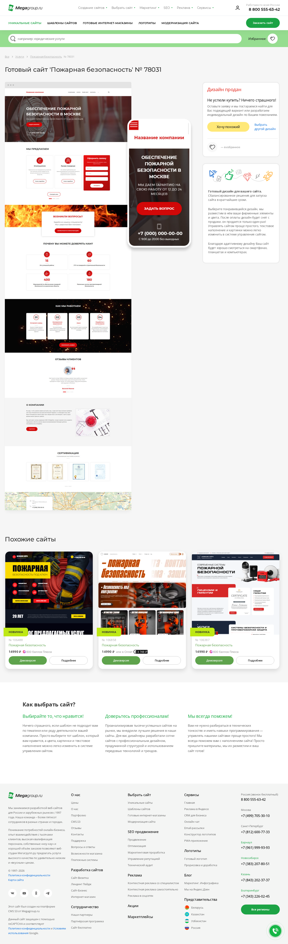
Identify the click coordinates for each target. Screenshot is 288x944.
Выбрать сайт (122, 8)
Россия (195, 928)
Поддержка (78, 841)
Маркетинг (148, 8)
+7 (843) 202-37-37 (255, 880)
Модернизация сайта (180, 23)
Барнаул (246, 842)
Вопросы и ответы (83, 847)
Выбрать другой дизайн (265, 127)
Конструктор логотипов (200, 834)
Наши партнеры (82, 915)
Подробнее (68, 660)
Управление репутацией (144, 859)
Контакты (77, 834)
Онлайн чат (191, 822)
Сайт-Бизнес (79, 890)
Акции (133, 905)
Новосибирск (250, 858)
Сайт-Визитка (80, 878)
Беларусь (197, 907)
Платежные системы (84, 860)
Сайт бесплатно (81, 927)
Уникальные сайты (24, 23)
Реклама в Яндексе (196, 809)
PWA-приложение (196, 841)
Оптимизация (137, 846)
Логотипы (147, 23)
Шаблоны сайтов (62, 23)
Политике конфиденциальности (29, 928)
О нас (74, 809)
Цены (74, 803)
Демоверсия (28, 660)
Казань (245, 874)
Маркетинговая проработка (146, 852)
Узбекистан (198, 921)
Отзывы (76, 828)
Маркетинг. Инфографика (201, 883)
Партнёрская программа (87, 921)
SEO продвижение (143, 831)
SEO (167, 8)
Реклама (183, 8)
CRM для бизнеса (195, 815)
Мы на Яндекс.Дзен (196, 889)
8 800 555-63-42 (264, 9)
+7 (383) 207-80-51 (255, 864)
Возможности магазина (86, 853)
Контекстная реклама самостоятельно (153, 889)
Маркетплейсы (140, 916)
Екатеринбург (250, 890)
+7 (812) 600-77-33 (255, 832)
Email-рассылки (194, 828)
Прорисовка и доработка (200, 865)
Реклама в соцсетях (140, 896)
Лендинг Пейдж (81, 884)
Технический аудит (140, 865)
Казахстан (197, 914)
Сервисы (204, 8)
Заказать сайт (263, 22)
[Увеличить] (85, 617)
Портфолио (78, 815)
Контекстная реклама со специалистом (153, 883)
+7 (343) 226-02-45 (255, 896)
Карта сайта (16, 880)
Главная (189, 803)
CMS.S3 (75, 822)
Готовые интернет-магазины (107, 23)
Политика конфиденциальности (29, 875)
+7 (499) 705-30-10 (255, 815)
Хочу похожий (228, 126)
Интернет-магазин (83, 897)
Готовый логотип (195, 859)
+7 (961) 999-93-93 (255, 847)
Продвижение (137, 839)
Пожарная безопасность (27, 645)
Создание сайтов (91, 8)
